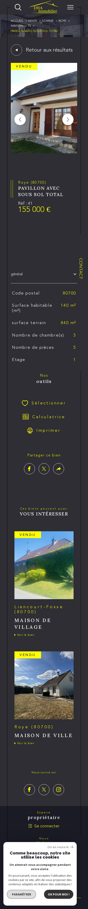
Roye (62, 20)
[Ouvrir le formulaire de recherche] (18, 7)
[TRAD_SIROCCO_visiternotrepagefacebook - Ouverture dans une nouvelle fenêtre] (29, 789)
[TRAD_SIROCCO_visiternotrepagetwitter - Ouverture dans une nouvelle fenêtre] (44, 789)
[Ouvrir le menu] (70, 7)
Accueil (17, 20)
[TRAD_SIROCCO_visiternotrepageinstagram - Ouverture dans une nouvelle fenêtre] (58, 789)
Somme (48, 20)
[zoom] (44, 152)
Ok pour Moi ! (58, 894)
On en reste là (58, 847)
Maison (17, 25)
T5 (29, 25)
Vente (32, 20)
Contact (80, 268)
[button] (68, 119)
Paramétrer (21, 894)
